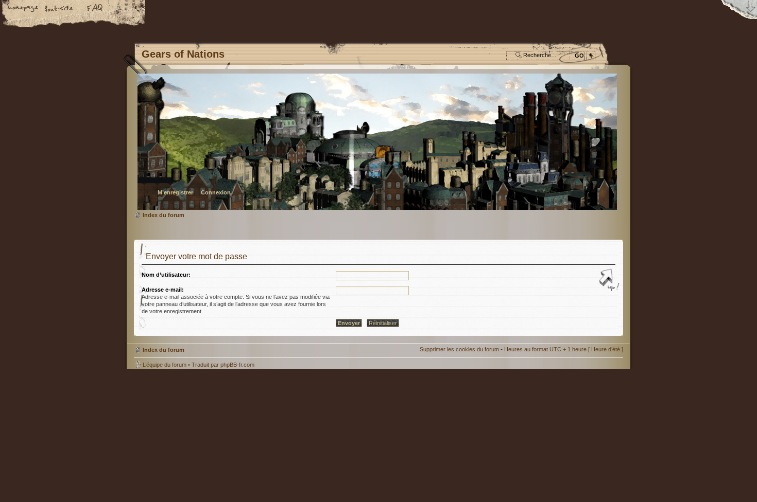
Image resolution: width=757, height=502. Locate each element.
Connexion (216, 192)
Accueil (23, 8)
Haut (610, 281)
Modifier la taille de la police (59, 8)
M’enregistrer (175, 192)
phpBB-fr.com (237, 365)
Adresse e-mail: (163, 289)
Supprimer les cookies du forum (459, 349)
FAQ (95, 8)
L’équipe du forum (164, 365)
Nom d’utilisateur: (166, 275)
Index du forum (377, 142)
